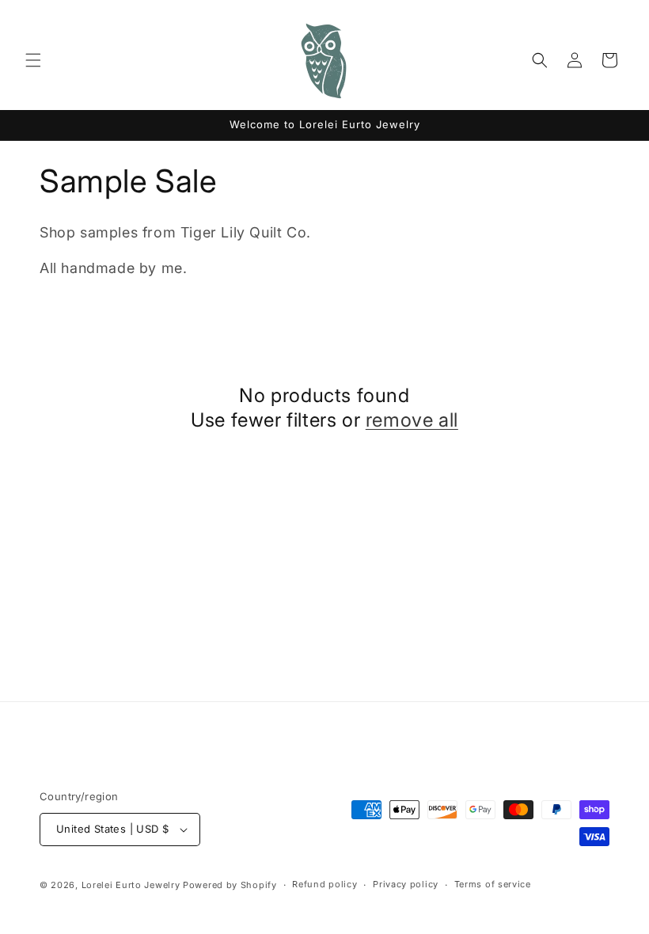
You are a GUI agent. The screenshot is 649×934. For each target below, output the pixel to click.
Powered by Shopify (230, 884)
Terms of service (492, 884)
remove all (412, 419)
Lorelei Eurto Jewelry (131, 884)
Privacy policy (405, 884)
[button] (33, 60)
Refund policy (324, 884)
